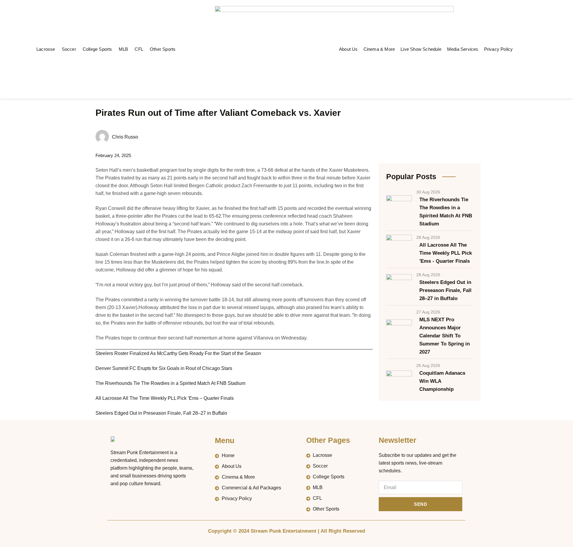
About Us (348, 49)
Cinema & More (379, 49)
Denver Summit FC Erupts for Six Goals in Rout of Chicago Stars (164, 368)
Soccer (69, 49)
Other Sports (162, 49)
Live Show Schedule (421, 49)
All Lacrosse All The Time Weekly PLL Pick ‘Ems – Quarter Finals (165, 398)
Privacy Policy (498, 49)
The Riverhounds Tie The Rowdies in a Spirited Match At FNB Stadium (170, 383)
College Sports (97, 49)
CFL (139, 49)
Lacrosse (45, 49)
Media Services (462, 49)
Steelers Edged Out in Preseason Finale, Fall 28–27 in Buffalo (161, 413)
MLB (123, 49)
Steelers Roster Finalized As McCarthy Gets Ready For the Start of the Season (178, 353)
